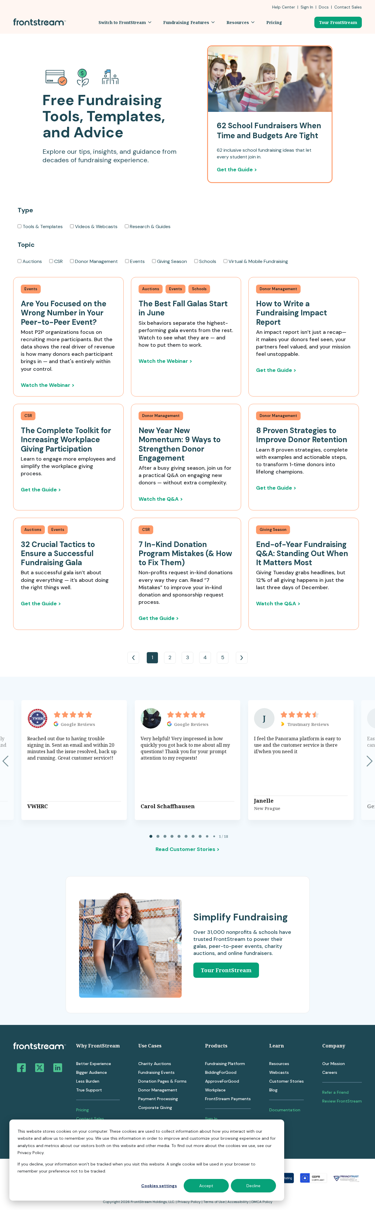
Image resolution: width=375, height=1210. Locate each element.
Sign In (307, 7)
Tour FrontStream (338, 22)
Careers (329, 1072)
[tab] (150, 836)
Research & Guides (150, 226)
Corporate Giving (155, 1107)
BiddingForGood (220, 1072)
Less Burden (87, 1081)
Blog (273, 1090)
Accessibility (238, 1201)
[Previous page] (5, 761)
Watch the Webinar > (47, 385)
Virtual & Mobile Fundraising (258, 261)
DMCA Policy (261, 1201)
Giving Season (172, 261)
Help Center (283, 7)
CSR (58, 261)
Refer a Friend (335, 1092)
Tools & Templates (43, 226)
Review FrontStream (342, 1101)
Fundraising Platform (225, 1063)
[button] (124, 22)
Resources (279, 1063)
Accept (206, 1185)
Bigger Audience (91, 1072)
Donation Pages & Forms (162, 1081)
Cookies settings (159, 1185)
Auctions (32, 261)
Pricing (82, 1109)
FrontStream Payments (228, 1098)
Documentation (284, 1109)
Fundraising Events (156, 1072)
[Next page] (369, 761)
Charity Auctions (154, 1063)
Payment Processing (158, 1098)
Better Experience (93, 1063)
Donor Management (96, 261)
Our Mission (333, 1063)
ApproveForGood (222, 1081)
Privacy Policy (189, 1201)
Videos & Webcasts (96, 226)
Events (137, 261)
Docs (324, 7)
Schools (207, 261)
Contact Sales (90, 1118)
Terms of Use (214, 1201)
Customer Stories (286, 1081)
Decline (253, 1185)
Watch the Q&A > (161, 499)
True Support (89, 1090)
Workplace (215, 1090)
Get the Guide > (237, 169)
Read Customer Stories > (187, 849)
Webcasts (279, 1072)
